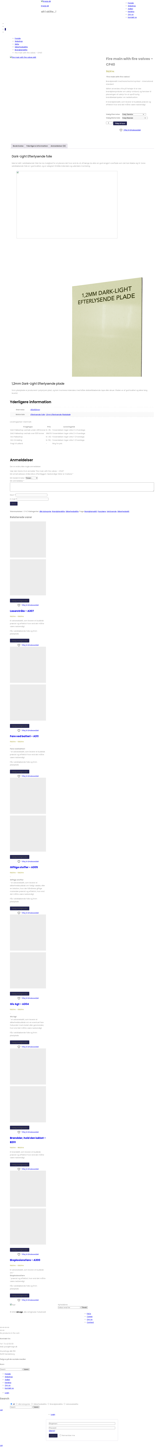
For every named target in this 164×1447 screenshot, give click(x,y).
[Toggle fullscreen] (6, 1327)
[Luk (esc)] (1, 1327)
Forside (131, 3)
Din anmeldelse (17, 481)
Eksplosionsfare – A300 (25, 1260)
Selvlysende (112, 511)
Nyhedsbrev (63, 1304)
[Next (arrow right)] (3, 1330)
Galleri (130, 9)
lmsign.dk (45, 6)
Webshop (132, 6)
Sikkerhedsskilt (123, 511)
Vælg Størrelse (113, 114)
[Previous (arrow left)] (1, 1330)
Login (7, 1393)
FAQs (89, 1313)
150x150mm (35, 409)
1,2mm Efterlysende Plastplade (58, 414)
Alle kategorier (45, 511)
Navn (12, 495)
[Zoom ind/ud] (8, 1327)
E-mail (13, 499)
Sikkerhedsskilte (72, 511)
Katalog (131, 11)
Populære (102, 511)
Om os (131, 14)
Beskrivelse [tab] (18, 146)
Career (90, 1316)
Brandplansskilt (91, 511)
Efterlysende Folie (37, 414)
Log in (53, 1436)
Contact (90, 1322)
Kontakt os (132, 17)
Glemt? (52, 1431)
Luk (1, 1410)
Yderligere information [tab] (37, 146)
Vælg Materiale (113, 118)
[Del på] (3, 1327)
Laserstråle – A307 (22, 611)
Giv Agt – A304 (19, 1004)
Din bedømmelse (18, 478)
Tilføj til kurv (120, 123)
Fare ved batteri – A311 (24, 736)
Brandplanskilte (58, 511)
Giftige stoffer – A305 (24, 867)
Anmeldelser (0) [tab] (58, 146)
